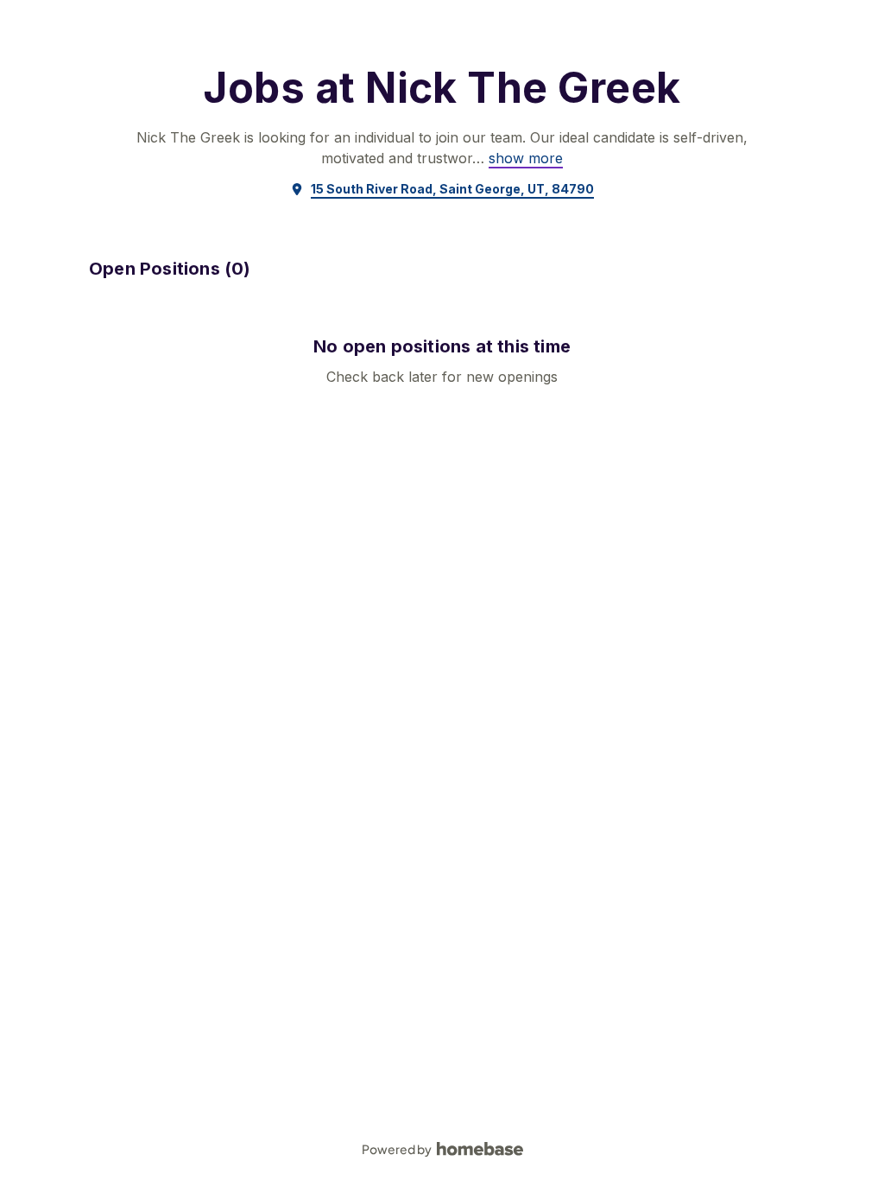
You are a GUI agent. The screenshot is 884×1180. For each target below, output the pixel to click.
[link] (526, 158)
